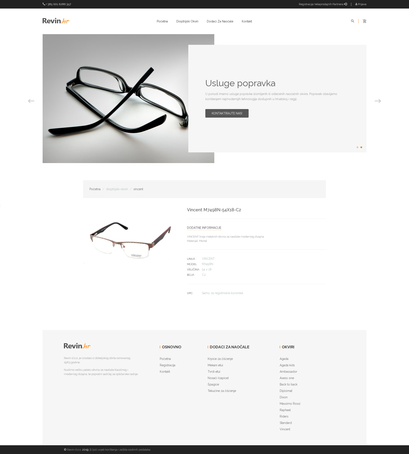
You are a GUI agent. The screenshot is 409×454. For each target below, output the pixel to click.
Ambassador (288, 371)
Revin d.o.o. (74, 449)
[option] (204, 98)
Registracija (167, 365)
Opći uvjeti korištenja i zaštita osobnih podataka (120, 449)
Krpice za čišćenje (220, 359)
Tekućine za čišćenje (222, 391)
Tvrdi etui (214, 371)
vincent (138, 189)
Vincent (285, 429)
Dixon (284, 397)
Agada (284, 359)
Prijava (361, 4)
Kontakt (247, 21)
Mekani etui (215, 365)
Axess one (287, 378)
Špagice (213, 384)
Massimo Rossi (290, 403)
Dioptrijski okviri (187, 21)
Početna (162, 21)
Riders (284, 416)
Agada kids (287, 365)
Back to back (288, 384)
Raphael (285, 410)
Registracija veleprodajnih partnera (321, 4)
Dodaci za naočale (220, 21)
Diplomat (286, 391)
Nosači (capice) (218, 378)
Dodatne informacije (204, 227)
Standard (286, 423)
